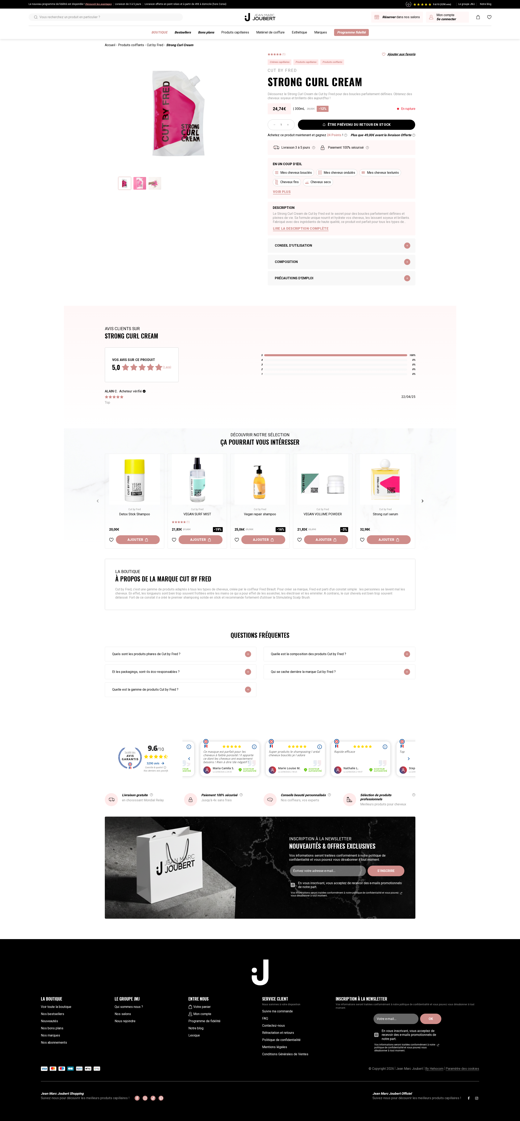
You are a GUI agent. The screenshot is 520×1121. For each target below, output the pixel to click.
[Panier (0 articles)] (478, 17)
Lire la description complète (301, 228)
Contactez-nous (273, 1025)
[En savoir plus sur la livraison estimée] (313, 147)
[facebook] (137, 1098)
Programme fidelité (351, 32)
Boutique (159, 32)
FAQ (265, 1018)
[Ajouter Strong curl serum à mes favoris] (362, 540)
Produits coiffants (131, 45)
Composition (286, 262)
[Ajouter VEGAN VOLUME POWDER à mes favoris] (299, 540)
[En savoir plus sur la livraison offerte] (413, 135)
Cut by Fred (155, 45)
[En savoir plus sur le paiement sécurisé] (367, 147)
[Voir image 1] (124, 183)
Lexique (194, 1035)
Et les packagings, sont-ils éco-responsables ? (146, 672)
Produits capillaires (235, 32)
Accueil (110, 45)
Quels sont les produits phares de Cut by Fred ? (146, 654)
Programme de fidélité (204, 1021)
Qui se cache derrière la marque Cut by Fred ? (303, 672)
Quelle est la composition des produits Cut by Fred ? (308, 654)
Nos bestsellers (52, 1014)
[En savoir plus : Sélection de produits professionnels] (413, 794)
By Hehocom (434, 1069)
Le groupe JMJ (466, 4)
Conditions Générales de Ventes (285, 1054)
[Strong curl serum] (385, 479)
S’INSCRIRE (386, 871)
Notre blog (485, 4)
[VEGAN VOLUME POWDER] (322, 479)
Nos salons (123, 1014)
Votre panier (202, 1007)
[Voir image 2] (139, 183)
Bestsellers (182, 32)
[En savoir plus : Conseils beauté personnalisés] (329, 794)
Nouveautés (49, 1021)
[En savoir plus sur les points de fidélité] (345, 135)
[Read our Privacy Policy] (401, 893)
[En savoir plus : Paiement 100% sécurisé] (241, 794)
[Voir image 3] (154, 183)
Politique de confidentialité (281, 1040)
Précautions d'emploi (294, 278)
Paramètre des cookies (462, 1069)
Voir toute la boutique (56, 1007)
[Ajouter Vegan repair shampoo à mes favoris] (237, 540)
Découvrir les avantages (98, 4)
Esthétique (299, 32)
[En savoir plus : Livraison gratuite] (151, 794)
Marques (320, 32)
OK (431, 1019)
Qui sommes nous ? (129, 1007)
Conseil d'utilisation (293, 245)
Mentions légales (274, 1047)
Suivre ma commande (277, 1011)
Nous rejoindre (125, 1021)
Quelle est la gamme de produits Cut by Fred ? (145, 689)
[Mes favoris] (489, 17)
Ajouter (135, 540)
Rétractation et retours (278, 1033)
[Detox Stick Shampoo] (134, 479)
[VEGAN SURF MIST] (197, 479)
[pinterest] (161, 1098)
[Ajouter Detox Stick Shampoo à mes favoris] (111, 540)
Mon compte (202, 1014)
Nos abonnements (54, 1042)
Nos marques (50, 1035)
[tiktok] (153, 1098)
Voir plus (282, 192)
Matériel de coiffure (270, 32)
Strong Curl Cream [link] (179, 45)
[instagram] (145, 1098)
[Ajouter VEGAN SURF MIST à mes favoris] (174, 540)
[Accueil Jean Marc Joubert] (260, 17)
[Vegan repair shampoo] (260, 479)
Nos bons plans (52, 1028)
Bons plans (206, 32)
